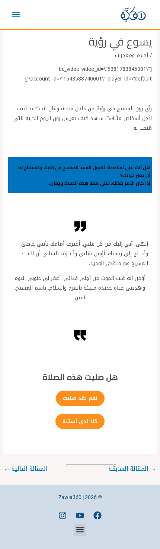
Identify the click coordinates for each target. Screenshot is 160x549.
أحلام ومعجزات (131, 55)
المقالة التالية (26, 468)
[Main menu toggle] (15, 14)
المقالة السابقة (132, 468)
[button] (80, 530)
